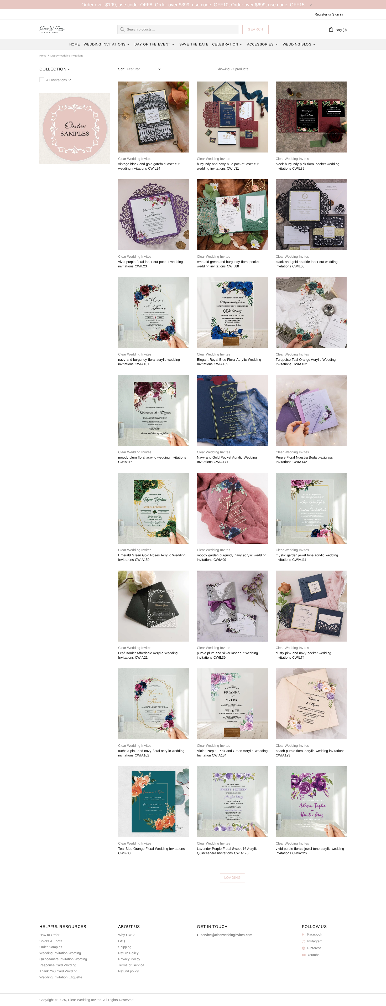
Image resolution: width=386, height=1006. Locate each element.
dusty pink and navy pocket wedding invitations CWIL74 (303, 655)
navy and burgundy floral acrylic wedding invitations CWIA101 (149, 362)
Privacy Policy (129, 959)
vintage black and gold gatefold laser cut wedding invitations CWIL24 (149, 166)
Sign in (337, 14)
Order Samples (50, 947)
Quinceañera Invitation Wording (63, 959)
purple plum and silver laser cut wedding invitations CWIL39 (227, 655)
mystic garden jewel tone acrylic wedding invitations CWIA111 (307, 557)
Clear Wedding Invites (52, 29)
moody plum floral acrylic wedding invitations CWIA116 (152, 459)
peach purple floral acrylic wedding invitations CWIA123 (310, 753)
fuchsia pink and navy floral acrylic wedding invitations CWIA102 (151, 753)
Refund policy (128, 971)
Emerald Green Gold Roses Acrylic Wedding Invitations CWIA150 (151, 557)
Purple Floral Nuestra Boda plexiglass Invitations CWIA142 (304, 459)
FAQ (121, 941)
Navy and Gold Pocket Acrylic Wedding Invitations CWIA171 (227, 459)
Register (321, 14)
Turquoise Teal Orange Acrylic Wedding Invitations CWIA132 (306, 362)
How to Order (49, 935)
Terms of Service (131, 965)
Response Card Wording (57, 965)
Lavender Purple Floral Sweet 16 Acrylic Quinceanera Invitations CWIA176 (227, 851)
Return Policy (128, 953)
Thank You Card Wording (58, 971)
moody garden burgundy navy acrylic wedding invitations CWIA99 (231, 557)
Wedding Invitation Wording (60, 953)
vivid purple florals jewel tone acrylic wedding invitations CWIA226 (310, 851)
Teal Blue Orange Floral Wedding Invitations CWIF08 (151, 851)
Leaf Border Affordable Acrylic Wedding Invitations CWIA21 (148, 655)
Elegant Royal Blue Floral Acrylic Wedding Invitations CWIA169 (229, 362)
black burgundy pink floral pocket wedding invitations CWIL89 (307, 166)
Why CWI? (126, 935)
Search (255, 29)
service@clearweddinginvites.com (226, 935)
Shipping (124, 947)
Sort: (122, 69)
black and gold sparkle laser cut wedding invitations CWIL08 (306, 264)
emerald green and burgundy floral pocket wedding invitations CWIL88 (228, 264)
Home (42, 55)
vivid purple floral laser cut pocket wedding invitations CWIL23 (150, 264)
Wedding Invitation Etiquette (60, 977)
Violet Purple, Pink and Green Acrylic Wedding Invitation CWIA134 (232, 753)
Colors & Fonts (50, 941)
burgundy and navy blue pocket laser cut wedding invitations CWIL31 (228, 166)
